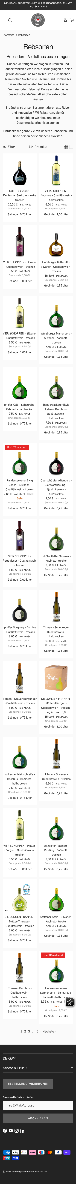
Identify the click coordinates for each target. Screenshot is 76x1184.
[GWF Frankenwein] (38, 20)
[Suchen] (12, 20)
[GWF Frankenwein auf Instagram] (16, 1131)
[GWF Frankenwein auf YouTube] (11, 1131)
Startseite (8, 34)
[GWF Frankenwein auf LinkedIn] (22, 1131)
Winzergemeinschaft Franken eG (29, 1171)
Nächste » (49, 1031)
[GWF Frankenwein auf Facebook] (5, 1131)
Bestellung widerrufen (27, 1083)
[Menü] (4, 20)
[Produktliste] (71, 147)
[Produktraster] (66, 147)
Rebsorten (24, 34)
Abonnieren (38, 1118)
